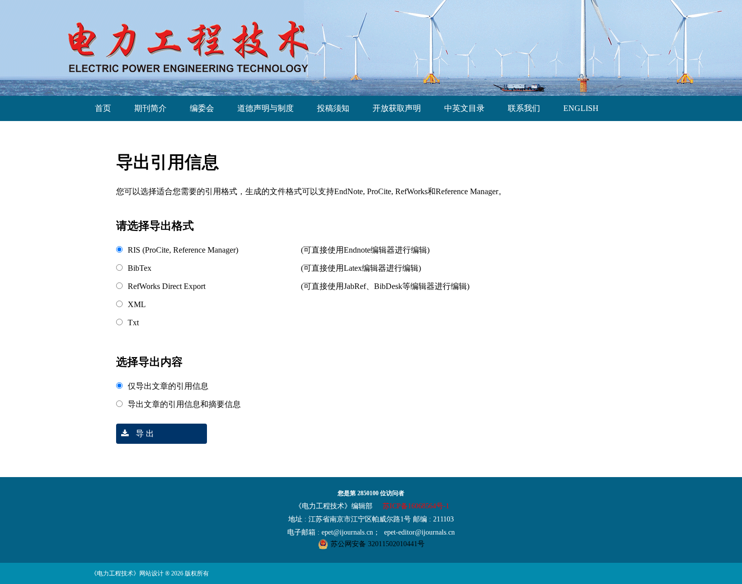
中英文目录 (464, 108)
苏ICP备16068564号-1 (416, 506)
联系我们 (524, 108)
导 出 (144, 433)
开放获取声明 (397, 108)
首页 (103, 108)
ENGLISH (581, 108)
